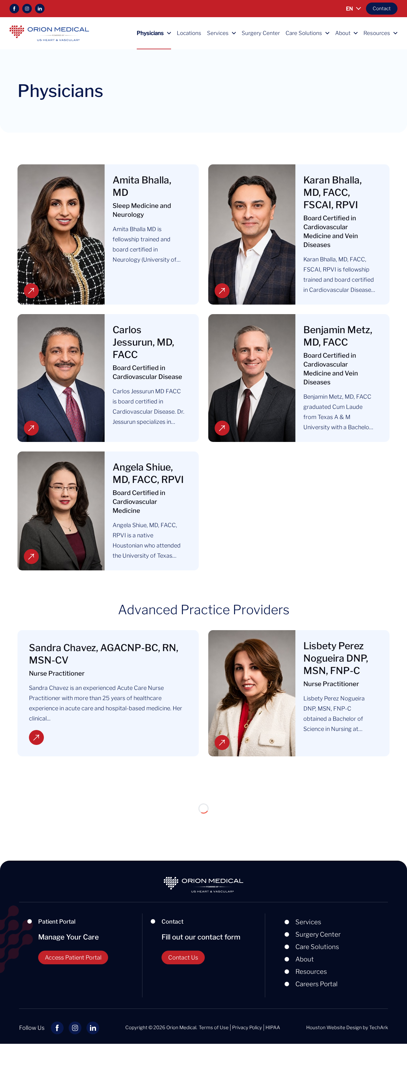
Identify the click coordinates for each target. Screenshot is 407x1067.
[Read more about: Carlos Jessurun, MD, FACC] (61, 378)
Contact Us (183, 957)
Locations (189, 33)
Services (218, 33)
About (342, 33)
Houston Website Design (334, 1027)
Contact (382, 8)
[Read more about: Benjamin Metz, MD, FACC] (251, 378)
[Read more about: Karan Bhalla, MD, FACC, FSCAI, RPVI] (251, 234)
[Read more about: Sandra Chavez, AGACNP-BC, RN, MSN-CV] (36, 737)
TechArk (378, 1027)
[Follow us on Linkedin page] (40, 8)
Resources (376, 33)
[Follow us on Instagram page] (27, 8)
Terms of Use (214, 1027)
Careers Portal (316, 984)
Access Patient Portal (73, 957)
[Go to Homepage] (49, 33)
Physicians (150, 33)
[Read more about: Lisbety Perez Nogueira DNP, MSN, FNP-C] (251, 693)
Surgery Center (261, 33)
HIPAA (273, 1027)
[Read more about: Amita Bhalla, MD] (61, 234)
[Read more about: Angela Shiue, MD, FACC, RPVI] (61, 510)
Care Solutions (304, 33)
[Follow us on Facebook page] (14, 8)
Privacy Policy (247, 1027)
